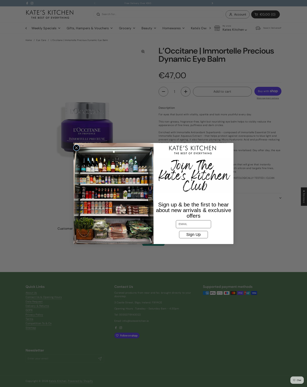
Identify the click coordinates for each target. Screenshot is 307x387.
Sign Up (193, 234)
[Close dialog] (76, 148)
